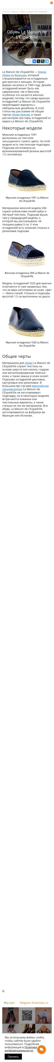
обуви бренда (21, 114)
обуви (29, 363)
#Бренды (13, 42)
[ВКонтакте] (34, 61)
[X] (38, 61)
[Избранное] (45, 4)
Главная (6, 12)
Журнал (15, 12)
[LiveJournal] (43, 61)
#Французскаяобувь (32, 42)
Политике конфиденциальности (21, 1048)
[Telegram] (47, 61)
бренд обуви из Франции (24, 73)
